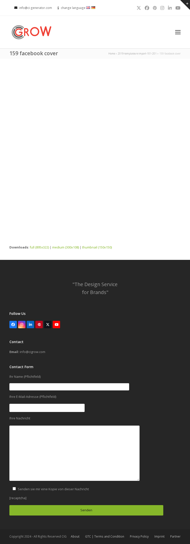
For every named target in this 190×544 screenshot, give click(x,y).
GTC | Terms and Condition (104, 536)
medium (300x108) (65, 247)
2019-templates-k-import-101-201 (137, 53)
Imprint (159, 536)
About (75, 536)
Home (111, 53)
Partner (175, 536)
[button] (178, 32)
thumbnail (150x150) (97, 247)
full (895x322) (39, 247)
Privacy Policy (139, 536)
